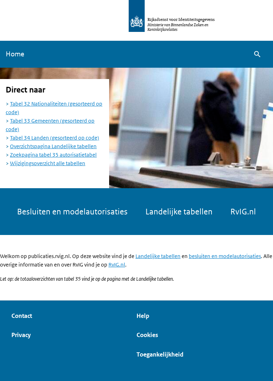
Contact (21, 316)
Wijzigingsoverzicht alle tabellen (47, 163)
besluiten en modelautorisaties (225, 256)
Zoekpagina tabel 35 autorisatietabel (53, 154)
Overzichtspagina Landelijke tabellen (53, 146)
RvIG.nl (243, 211)
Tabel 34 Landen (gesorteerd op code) (54, 137)
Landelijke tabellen (179, 211)
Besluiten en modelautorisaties (72, 211)
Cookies (147, 335)
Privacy (21, 335)
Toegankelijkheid (159, 354)
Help (142, 316)
